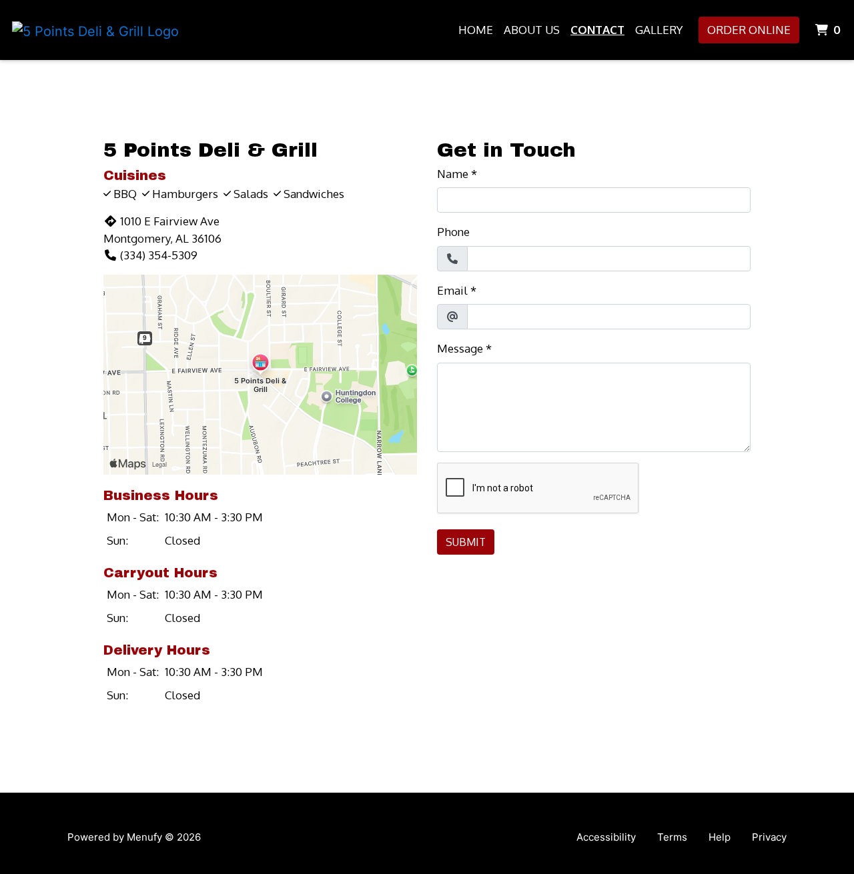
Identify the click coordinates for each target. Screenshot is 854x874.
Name (452, 174)
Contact (597, 30)
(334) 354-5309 (158, 255)
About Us (532, 30)
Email (452, 290)
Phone (453, 232)
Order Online (749, 30)
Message (460, 348)
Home (475, 30)
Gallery (659, 30)
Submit (466, 542)
